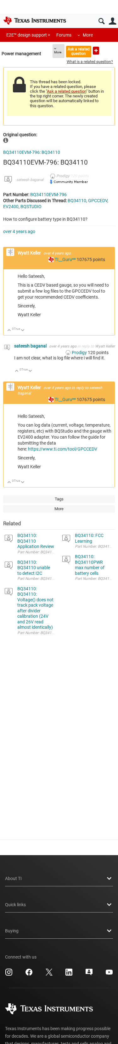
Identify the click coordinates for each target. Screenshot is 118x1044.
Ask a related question (79, 51)
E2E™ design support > (28, 35)
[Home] (34, 20)
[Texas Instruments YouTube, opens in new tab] (109, 974)
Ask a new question (96, 51)
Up (9, 330)
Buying (12, 930)
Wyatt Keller (30, 252)
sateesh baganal (29, 180)
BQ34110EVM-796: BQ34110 (31, 152)
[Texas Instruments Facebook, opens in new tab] (29, 974)
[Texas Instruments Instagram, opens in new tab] (9, 974)
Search (101, 21)
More (88, 35)
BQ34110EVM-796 (48, 194)
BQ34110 (77, 200)
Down (22, 330)
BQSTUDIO (31, 206)
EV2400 (11, 206)
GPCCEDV (97, 200)
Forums (63, 35)
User (112, 21)
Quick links (15, 904)
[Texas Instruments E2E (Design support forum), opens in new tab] (89, 974)
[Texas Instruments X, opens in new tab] (49, 974)
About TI (13, 878)
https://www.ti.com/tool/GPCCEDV (62, 449)
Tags (59, 499)
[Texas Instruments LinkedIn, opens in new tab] (69, 974)
